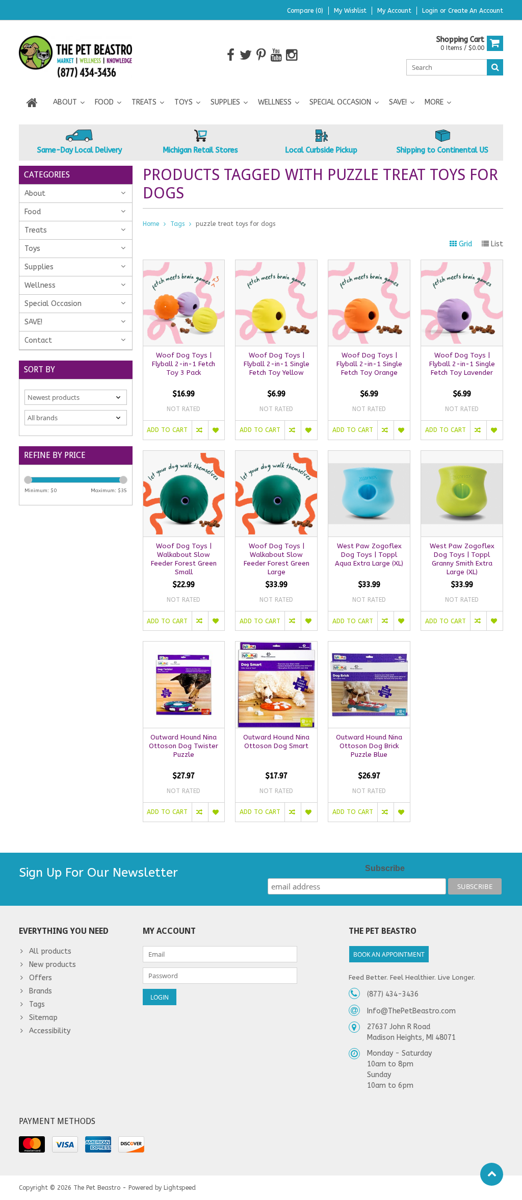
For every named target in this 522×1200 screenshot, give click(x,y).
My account (394, 10)
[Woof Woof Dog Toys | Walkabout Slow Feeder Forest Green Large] (276, 456)
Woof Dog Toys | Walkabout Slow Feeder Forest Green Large (276, 559)
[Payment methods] (32, 1144)
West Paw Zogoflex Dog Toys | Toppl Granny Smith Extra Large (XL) (462, 559)
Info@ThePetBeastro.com (411, 1011)
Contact (38, 340)
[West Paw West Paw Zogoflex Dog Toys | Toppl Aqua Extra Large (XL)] (369, 456)
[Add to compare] (200, 430)
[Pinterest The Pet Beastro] (261, 55)
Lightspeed (180, 1187)
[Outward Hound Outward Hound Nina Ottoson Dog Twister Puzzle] (184, 647)
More (434, 102)
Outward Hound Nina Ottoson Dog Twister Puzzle (183, 745)
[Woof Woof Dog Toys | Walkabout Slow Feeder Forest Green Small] (184, 456)
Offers (40, 978)
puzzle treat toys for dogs (235, 223)
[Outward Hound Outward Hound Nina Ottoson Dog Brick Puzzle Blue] (369, 647)
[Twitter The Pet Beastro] (246, 55)
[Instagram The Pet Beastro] (291, 55)
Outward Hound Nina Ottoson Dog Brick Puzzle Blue (369, 745)
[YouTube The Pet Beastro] (276, 55)
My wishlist (350, 10)
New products (52, 964)
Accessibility (49, 1031)
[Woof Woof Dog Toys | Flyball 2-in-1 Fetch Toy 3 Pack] (184, 265)
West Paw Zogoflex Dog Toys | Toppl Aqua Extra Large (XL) (369, 554)
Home (151, 223)
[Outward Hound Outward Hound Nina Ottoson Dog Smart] (276, 647)
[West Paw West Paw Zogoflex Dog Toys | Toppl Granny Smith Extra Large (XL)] (462, 456)
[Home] (32, 102)
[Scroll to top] (491, 1174)
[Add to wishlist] (216, 430)
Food (104, 102)
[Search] (495, 67)
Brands (40, 991)
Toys (183, 102)
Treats (144, 102)
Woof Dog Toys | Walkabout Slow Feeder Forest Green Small (184, 559)
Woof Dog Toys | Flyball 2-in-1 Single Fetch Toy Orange (369, 363)
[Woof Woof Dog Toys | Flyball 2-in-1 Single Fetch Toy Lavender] (462, 265)
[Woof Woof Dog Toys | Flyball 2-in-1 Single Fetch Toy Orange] (369, 265)
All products (50, 951)
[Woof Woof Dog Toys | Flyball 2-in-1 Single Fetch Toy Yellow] (276, 265)
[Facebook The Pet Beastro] (230, 55)
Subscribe (385, 868)
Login (431, 10)
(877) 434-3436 (393, 994)
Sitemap (43, 1017)
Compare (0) (305, 10)
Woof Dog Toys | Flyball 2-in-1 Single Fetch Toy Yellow (276, 363)
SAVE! (398, 102)
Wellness (275, 102)
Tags (177, 223)
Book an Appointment (389, 954)
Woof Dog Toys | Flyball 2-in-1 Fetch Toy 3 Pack (183, 363)
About (65, 102)
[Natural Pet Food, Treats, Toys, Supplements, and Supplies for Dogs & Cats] (76, 54)
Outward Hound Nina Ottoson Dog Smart (276, 741)
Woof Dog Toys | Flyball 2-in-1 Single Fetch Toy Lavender (462, 363)
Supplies (225, 102)
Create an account (475, 10)
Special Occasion (340, 102)
